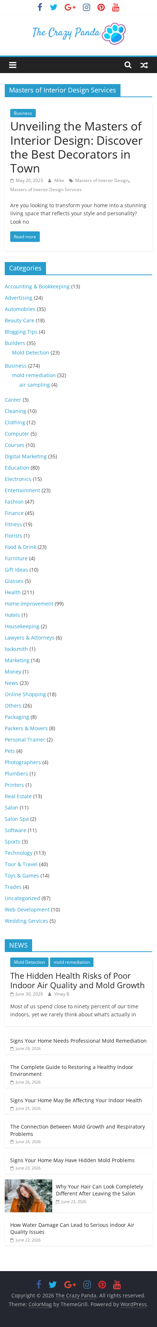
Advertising (18, 297)
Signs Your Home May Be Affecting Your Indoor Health (76, 1100)
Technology (18, 852)
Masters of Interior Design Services (46, 189)
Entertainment (22, 490)
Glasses (14, 580)
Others (13, 705)
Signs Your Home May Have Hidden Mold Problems (72, 1160)
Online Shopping (25, 694)
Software (15, 830)
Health (13, 592)
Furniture (16, 558)
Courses (14, 444)
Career (13, 399)
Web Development (27, 909)
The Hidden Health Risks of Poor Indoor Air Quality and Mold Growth (77, 980)
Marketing (17, 660)
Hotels (12, 614)
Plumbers (16, 773)
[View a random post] (144, 64)
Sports (12, 841)
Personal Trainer (25, 739)
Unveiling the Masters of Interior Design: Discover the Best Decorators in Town (76, 147)
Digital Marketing (26, 456)
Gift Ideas (16, 569)
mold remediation (34, 375)
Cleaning (15, 410)
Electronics (18, 478)
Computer (17, 433)
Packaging (17, 716)
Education (17, 467)
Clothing (15, 422)
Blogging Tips (21, 331)
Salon (11, 807)
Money (13, 671)
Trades (13, 886)
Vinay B (61, 994)
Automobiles (20, 309)
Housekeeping (22, 626)
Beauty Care (19, 320)
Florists (13, 535)
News (11, 682)
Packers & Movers (26, 728)
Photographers (23, 762)
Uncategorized (22, 898)
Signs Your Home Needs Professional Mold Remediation (78, 1040)
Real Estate (18, 796)
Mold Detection (30, 352)
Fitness (13, 524)
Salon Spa (17, 818)
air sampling (34, 384)
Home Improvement (29, 603)
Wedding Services (26, 920)
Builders (15, 343)
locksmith (16, 648)
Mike (59, 180)
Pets (10, 750)
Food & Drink (20, 546)
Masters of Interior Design (102, 180)
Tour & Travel (21, 864)
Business (23, 113)
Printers (14, 784)
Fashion (14, 501)
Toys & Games (22, 875)
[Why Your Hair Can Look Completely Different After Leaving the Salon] (28, 1183)
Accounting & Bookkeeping (37, 286)
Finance (14, 512)
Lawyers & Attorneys (29, 637)
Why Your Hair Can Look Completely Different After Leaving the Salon (99, 1190)
